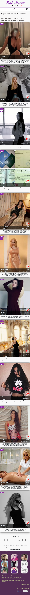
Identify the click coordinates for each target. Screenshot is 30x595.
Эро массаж (25, 6)
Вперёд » (18, 540)
